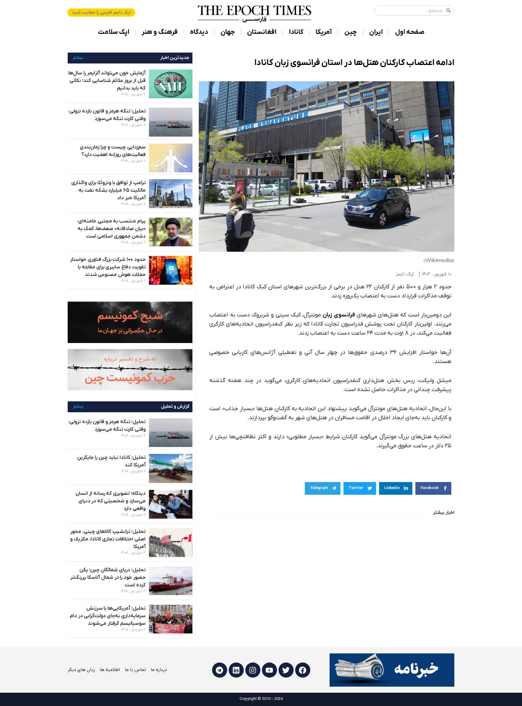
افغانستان (261, 32)
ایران (376, 32)
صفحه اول (409, 32)
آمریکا (324, 32)
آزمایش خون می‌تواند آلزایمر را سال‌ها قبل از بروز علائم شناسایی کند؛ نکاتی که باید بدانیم (107, 81)
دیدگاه (199, 32)
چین (350, 32)
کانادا (296, 32)
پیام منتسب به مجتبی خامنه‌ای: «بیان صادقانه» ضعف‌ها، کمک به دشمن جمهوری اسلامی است (111, 229)
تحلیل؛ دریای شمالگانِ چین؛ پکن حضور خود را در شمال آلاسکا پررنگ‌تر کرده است (107, 577)
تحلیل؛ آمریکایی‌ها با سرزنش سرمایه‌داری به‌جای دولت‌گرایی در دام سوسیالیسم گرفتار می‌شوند (108, 616)
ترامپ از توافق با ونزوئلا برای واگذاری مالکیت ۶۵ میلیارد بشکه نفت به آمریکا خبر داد (108, 190)
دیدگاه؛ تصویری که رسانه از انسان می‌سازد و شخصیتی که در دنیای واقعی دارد (111, 501)
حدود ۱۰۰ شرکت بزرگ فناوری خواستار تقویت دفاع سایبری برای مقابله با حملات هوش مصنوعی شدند (108, 267)
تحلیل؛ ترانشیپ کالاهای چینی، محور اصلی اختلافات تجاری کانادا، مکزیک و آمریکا (108, 539)
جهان (228, 32)
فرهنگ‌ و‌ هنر (160, 32)
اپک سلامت (113, 32)
